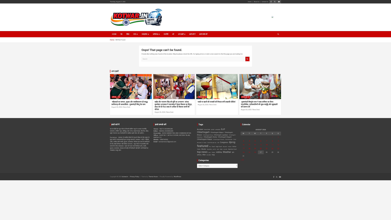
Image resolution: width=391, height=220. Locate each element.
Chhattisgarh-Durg (208, 135)
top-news (202, 151)
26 (255, 152)
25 (249, 152)
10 (243, 145)
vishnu (219, 152)
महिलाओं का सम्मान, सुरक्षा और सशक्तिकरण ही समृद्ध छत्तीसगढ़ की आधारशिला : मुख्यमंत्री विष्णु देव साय (129, 103)
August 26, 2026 (116, 107)
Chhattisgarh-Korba (210, 137)
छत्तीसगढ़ (155, 34)
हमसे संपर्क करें (203, 34)
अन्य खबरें (181, 34)
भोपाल (204, 155)
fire (210, 146)
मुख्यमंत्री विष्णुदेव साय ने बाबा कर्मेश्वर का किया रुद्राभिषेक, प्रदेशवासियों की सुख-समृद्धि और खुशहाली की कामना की (259, 104)
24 (243, 152)
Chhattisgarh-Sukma (218, 139)
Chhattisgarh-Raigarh (225, 137)
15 (272, 145)
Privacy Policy (134, 177)
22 (272, 148)
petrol (214, 149)
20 (261, 148)
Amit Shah (207, 129)
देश (121, 34)
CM (218, 142)
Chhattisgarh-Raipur (204, 139)
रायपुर (213, 155)
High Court (219, 146)
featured (202, 146)
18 (249, 148)
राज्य (134, 34)
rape (221, 149)
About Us (256, 1)
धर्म (173, 34)
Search (247, 59)
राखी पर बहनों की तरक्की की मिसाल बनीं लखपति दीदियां (216, 102)
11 (249, 145)
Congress (224, 142)
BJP (223, 129)
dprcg (232, 142)
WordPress (177, 177)
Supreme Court (232, 149)
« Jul (242, 160)
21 (266, 148)
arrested (217, 129)
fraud (213, 146)
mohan (230, 146)
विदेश (127, 34)
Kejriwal (225, 146)
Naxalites (209, 149)
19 (255, 148)
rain (218, 149)
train (209, 152)
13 (261, 145)
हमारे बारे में (192, 34)
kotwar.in (125, 177)
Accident (200, 129)
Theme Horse (153, 177)
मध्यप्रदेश (144, 34)
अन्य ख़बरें (115, 71)
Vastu (213, 152)
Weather (227, 152)
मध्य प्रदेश (208, 155)
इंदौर (233, 152)
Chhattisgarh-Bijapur (217, 132)
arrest (212, 129)
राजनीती (166, 34)
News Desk (126, 107)
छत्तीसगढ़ (199, 155)
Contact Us (265, 1)
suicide (225, 149)
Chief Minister (228, 139)
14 (266, 145)
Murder (203, 149)
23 (278, 148)
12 (255, 145)
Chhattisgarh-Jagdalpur (221, 135)
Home (249, 1)
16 (278, 145)
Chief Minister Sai (211, 142)
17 (243, 148)
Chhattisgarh (203, 132)
